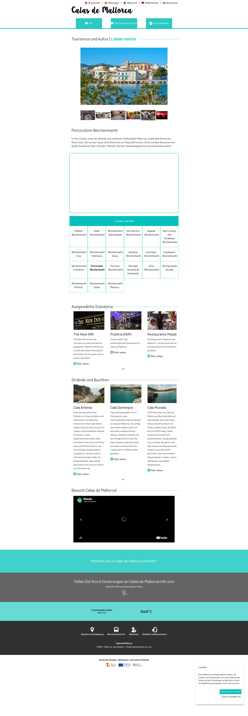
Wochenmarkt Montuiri (79, 285)
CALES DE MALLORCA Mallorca (124, 611)
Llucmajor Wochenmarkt (151, 254)
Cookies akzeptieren (230, 692)
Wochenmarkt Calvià (97, 285)
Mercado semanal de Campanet (133, 269)
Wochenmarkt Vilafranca (97, 254)
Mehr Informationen (231, 683)
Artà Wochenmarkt (151, 267)
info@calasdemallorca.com (139, 646)
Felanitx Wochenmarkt (79, 232)
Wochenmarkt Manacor (115, 285)
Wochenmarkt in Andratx (79, 267)
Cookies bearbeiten (231, 697)
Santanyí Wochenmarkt (133, 254)
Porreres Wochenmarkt (115, 267)
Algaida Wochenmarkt (151, 232)
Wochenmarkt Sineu (115, 254)
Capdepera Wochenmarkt (169, 254)
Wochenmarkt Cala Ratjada (115, 232)
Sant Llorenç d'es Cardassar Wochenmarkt (169, 236)
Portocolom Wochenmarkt (97, 267)
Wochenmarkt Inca (79, 254)
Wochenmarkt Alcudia (169, 267)
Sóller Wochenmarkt (97, 232)
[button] (122, 369)
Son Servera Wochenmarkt (133, 232)
